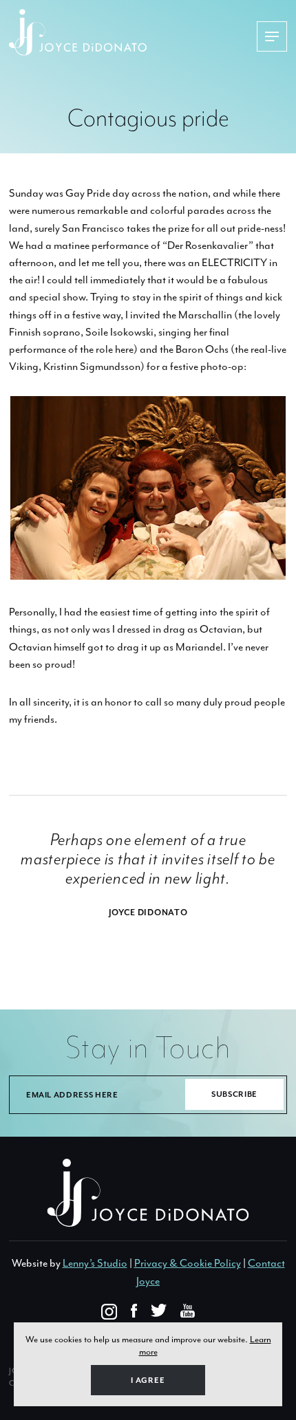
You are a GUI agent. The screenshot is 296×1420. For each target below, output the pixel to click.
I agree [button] (148, 1380)
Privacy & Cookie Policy (187, 1263)
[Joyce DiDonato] (133, 32)
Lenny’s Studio (95, 1263)
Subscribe (234, 1094)
